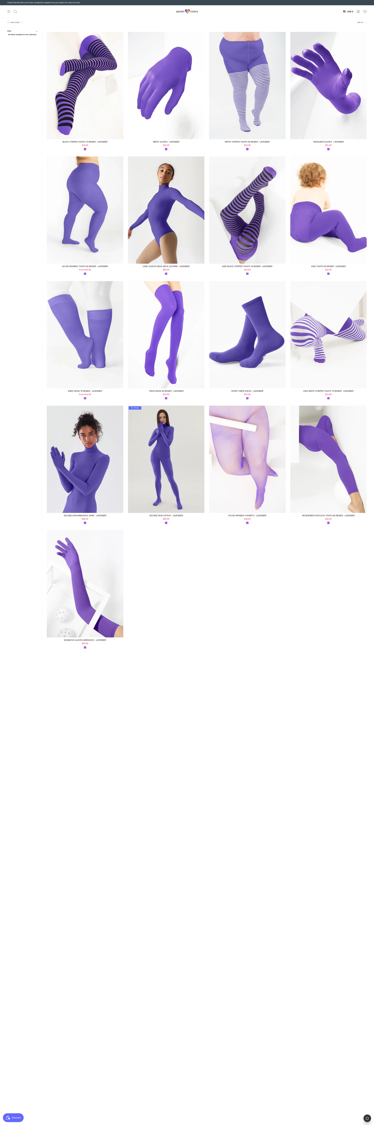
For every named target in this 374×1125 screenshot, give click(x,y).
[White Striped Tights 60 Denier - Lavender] (247, 85)
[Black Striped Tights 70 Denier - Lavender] (85, 85)
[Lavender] (85, 149)
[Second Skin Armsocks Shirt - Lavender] (85, 459)
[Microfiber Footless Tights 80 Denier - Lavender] (328, 459)
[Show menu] (9, 12)
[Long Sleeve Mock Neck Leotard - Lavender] (166, 210)
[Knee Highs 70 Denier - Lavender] (85, 334)
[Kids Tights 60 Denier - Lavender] (328, 210)
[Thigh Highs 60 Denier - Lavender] (166, 334)
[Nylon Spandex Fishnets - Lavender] (247, 459)
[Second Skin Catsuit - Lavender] (166, 459)
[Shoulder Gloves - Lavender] (328, 85)
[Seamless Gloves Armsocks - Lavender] (85, 583)
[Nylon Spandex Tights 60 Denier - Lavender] (85, 210)
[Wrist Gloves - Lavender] (166, 85)
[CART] (365, 12)
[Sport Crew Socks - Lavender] (247, 334)
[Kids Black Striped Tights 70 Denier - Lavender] (247, 210)
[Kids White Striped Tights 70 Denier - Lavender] (328, 334)
